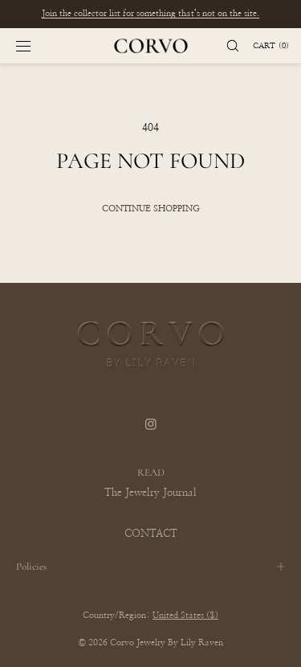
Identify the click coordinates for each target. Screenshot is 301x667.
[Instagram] (151, 434)
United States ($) (185, 615)
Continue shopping (151, 208)
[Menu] (36, 45)
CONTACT (150, 534)
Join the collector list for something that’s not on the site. (150, 13)
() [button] (271, 46)
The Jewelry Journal (150, 493)
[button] (225, 45)
